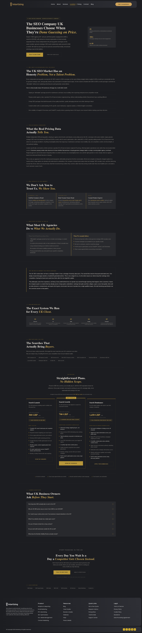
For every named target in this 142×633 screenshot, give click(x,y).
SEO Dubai (29, 588)
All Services (72, 588)
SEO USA (56, 588)
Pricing (79, 4)
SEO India (48, 588)
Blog (92, 4)
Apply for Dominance (101, 464)
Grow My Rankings (71, 463)
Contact (86, 4)
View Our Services (53, 54)
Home (53, 4)
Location (72, 4)
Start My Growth (40, 459)
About (59, 4)
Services (65, 4)
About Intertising (80, 572)
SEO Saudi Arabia (39, 588)
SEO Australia (64, 588)
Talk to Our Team (34, 54)
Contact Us (91, 588)
